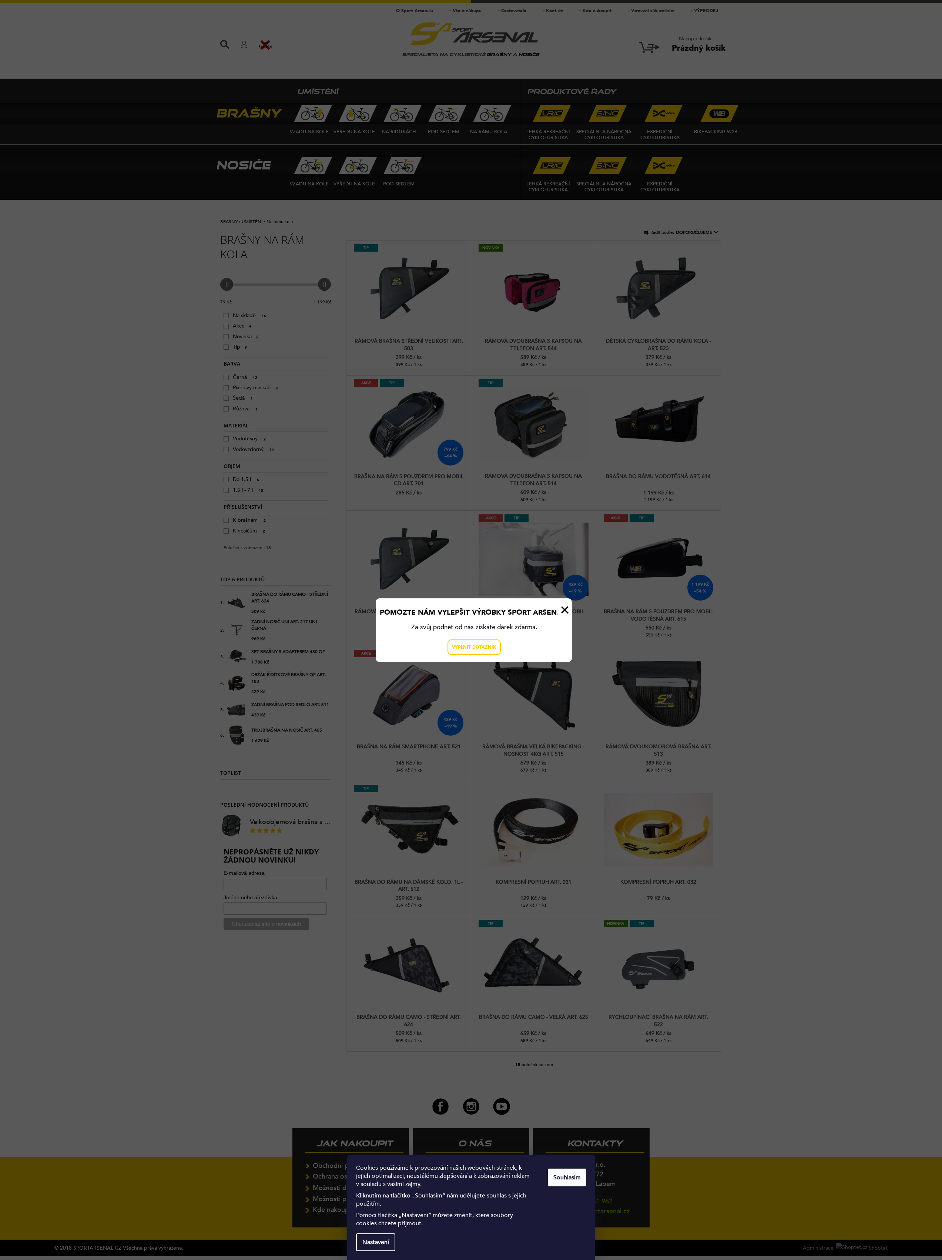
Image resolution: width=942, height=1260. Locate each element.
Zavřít (564, 609)
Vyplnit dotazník (474, 647)
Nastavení (375, 1242)
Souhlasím (567, 1177)
